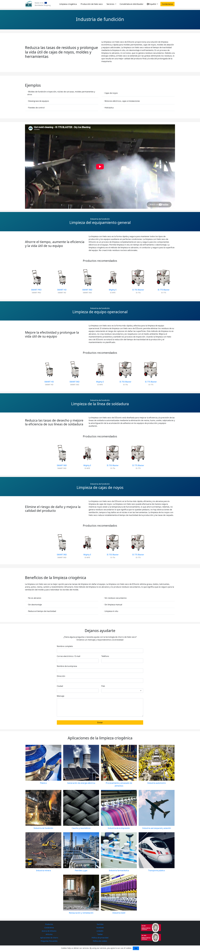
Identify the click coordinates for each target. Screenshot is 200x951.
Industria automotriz (156, 783)
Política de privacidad (100, 938)
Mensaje (60, 696)
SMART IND (87, 289)
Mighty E (113, 289)
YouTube (100, 924)
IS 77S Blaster (164, 289)
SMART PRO (36, 289)
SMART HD (62, 289)
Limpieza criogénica (68, 4)
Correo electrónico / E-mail (68, 656)
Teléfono (105, 656)
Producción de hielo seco (92, 4)
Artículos (49, 934)
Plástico (43, 783)
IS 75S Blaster (138, 289)
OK (136, 948)
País (103, 686)
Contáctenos (167, 4)
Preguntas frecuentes (49, 941)
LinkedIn (100, 931)
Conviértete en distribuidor (131, 4)
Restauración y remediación (81, 913)
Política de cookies (100, 941)
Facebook (100, 927)
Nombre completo (65, 646)
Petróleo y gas (81, 870)
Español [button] (153, 4)
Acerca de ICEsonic (49, 931)
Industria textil (118, 913)
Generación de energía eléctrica (81, 783)
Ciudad (60, 686)
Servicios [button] (111, 4)
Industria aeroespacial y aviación (156, 828)
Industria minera (43, 870)
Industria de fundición (43, 828)
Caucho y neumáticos (81, 828)
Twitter (100, 934)
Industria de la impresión (119, 828)
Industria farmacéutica (119, 870)
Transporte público (156, 870)
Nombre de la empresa (67, 666)
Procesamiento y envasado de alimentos (119, 784)
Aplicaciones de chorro (49, 938)
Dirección (61, 676)
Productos (49, 924)
